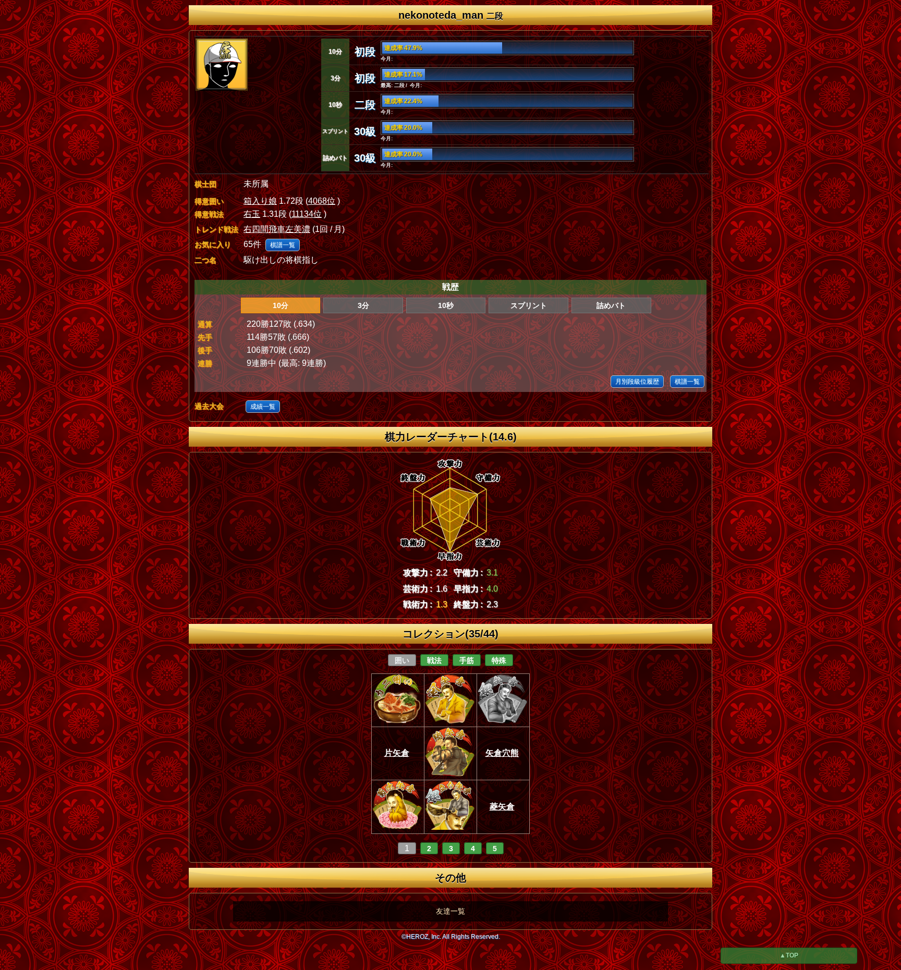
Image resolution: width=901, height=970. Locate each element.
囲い (402, 660)
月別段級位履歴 (637, 381)
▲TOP (789, 955)
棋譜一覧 (282, 245)
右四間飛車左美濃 (276, 229)
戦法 (434, 660)
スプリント (528, 305)
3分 (363, 305)
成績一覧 (262, 406)
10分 (280, 305)
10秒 (446, 305)
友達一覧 (450, 911)
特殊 (499, 660)
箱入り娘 (260, 201)
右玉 (251, 214)
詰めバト (611, 305)
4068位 (321, 201)
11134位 (306, 214)
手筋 (466, 660)
